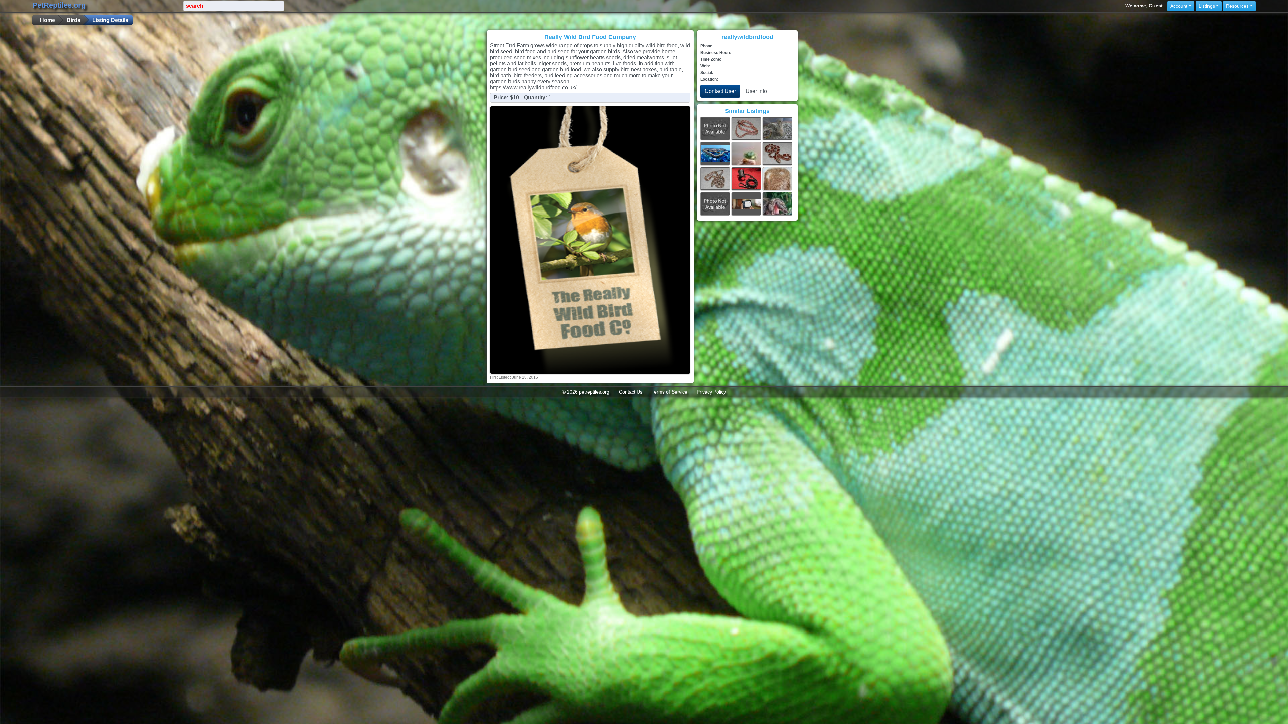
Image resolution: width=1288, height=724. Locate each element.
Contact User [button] (720, 91)
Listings (1207, 6)
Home (47, 20)
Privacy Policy (711, 392)
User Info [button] (756, 91)
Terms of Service (669, 392)
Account (1178, 6)
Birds (73, 20)
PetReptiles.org (59, 5)
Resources (1237, 6)
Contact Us (630, 392)
